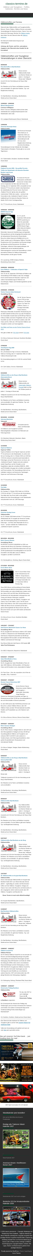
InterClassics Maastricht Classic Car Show (13, 627)
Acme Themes (16, 1253)
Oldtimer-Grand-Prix (7, 950)
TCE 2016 (26, 332)
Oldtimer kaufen (25, 33)
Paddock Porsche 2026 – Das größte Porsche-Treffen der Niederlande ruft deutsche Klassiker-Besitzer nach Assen (15, 170)
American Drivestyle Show (8, 126)
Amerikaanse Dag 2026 (7, 347)
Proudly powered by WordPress (10, 1251)
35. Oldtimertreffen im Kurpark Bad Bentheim (14, 875)
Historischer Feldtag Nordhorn (10, 988)
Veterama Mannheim (7, 419)
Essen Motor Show (6, 567)
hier (5, 1030)
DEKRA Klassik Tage (7, 211)
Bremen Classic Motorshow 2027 (10, 682)
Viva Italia (3, 487)
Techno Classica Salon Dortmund (10, 292)
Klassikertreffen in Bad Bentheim (10, 66)
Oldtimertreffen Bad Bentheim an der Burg (13, 840)
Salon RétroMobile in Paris (9, 659)
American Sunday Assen (8, 512)
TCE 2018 (16, 332)
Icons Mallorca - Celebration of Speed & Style (14, 269)
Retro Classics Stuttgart (8, 725)
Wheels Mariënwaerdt (7, 105)
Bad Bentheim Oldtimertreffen (10, 911)
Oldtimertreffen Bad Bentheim (10, 800)
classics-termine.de (17, 3)
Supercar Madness (6, 448)
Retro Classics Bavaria (7, 540)
